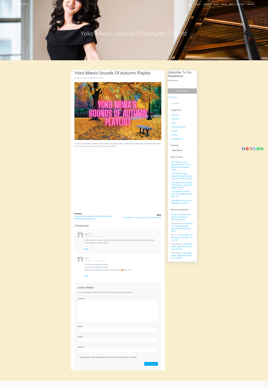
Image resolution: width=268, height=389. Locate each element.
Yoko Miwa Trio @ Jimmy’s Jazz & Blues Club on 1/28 (182, 237)
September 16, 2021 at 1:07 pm (95, 236)
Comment (81, 298)
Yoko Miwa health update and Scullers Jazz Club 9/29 (181, 246)
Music (189, 4)
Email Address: (173, 80)
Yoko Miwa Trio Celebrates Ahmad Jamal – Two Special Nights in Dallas (182, 185)
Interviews (175, 119)
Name (80, 326)
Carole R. (174, 214)
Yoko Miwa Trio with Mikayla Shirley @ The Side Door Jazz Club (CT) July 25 (181, 176)
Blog (231, 4)
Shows (198, 4)
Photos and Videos (178, 127)
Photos (206, 4)
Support (251, 4)
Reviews (174, 135)
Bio (182, 4)
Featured (174, 115)
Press (224, 4)
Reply (86, 249)
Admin (78, 78)
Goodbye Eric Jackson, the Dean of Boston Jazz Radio (181, 217)
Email (80, 337)
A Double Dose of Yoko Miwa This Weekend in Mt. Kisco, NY (181, 194)
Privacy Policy (172, 97)
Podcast (174, 131)
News (85, 78)
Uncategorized (177, 139)
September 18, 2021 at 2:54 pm (95, 261)
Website (81, 347)
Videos (216, 4)
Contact (240, 4)
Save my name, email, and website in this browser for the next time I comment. (108, 357)
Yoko (21, 4)
